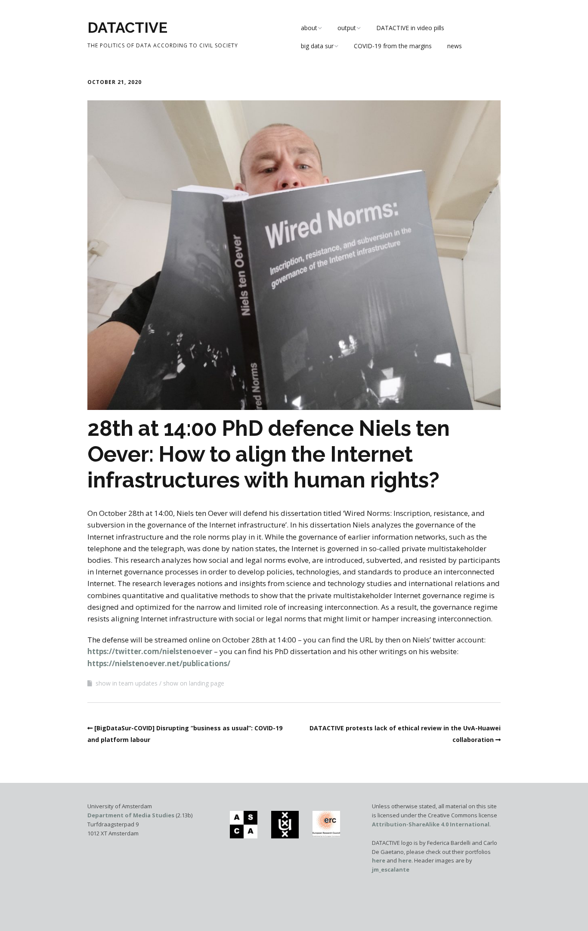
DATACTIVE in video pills (410, 28)
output (346, 28)
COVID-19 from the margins (393, 46)
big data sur (317, 46)
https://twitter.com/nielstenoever (150, 651)
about (309, 28)
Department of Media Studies (130, 815)
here (378, 860)
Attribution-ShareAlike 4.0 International (430, 824)
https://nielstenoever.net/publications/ (158, 663)
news (454, 46)
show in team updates (127, 683)
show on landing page (193, 683)
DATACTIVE (127, 27)
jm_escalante (390, 869)
